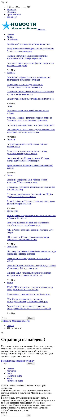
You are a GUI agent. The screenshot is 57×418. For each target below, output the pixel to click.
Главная (10, 34)
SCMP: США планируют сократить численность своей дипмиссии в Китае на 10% (30, 288)
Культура (11, 72)
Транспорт (12, 17)
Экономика (12, 246)
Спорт (10, 175)
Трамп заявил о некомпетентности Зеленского (28, 294)
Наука (9, 106)
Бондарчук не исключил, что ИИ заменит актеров (30, 99)
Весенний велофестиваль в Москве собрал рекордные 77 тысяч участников (27, 181)
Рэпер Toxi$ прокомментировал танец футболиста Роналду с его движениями (30, 50)
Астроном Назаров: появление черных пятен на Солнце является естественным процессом (29, 119)
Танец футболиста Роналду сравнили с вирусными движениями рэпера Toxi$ (31, 202)
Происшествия (14, 14)
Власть (10, 282)
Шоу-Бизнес (12, 39)
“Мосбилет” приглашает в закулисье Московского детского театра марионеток (30, 92)
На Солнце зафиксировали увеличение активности (31, 125)
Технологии (12, 211)
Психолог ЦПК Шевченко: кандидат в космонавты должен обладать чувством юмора (31, 130)
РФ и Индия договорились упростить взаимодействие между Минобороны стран (27, 300)
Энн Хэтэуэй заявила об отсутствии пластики (28, 44)
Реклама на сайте (15, 381)
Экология (11, 9)
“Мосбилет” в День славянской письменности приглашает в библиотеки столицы (28, 78)
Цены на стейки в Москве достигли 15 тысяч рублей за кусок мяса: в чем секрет (28, 159)
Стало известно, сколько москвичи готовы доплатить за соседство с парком (27, 152)
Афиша (10, 37)
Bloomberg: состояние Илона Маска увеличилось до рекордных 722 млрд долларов (31, 252)
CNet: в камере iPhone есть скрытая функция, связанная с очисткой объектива (28, 238)
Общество (11, 12)
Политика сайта (14, 376)
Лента (9, 373)
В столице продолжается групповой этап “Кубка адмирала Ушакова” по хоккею (30, 195)
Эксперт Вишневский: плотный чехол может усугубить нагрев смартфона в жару (28, 224)
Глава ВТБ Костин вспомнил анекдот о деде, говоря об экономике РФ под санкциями (31, 266)
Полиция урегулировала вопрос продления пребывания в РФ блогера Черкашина (27, 57)
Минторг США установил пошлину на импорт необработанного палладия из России (29, 274)
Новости (11, 139)
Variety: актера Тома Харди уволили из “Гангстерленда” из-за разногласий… (25, 85)
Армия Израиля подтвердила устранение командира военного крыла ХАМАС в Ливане (29, 307)
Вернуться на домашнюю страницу (17, 361)
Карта (9, 378)
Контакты (11, 371)
